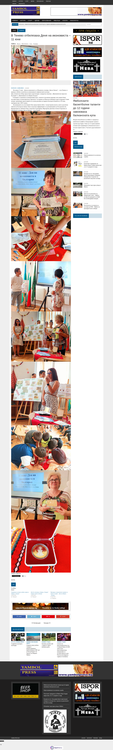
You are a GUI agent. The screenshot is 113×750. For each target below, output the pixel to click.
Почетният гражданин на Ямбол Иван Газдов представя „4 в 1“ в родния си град (93, 165)
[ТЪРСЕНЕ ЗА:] (93, 24)
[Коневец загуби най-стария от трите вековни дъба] (49, 640)
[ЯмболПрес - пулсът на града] (25, 10)
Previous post (36, 623)
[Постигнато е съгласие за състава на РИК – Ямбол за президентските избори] (77, 207)
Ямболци (48, 1)
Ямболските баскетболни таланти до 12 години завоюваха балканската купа (86, 108)
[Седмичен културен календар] (18, 640)
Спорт (26, 1)
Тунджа (48, 642)
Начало (83, 738)
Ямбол (22, 642)
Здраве (32, 1)
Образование (40, 1)
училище (35, 44)
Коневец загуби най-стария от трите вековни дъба (47, 645)
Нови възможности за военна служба (53, 690)
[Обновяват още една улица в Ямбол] (77, 187)
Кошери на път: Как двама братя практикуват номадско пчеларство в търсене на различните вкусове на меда (56, 700)
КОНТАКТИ (89, 738)
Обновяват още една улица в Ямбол (53, 706)
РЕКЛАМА (95, 738)
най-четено (78, 76)
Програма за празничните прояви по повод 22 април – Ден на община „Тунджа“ (59, 593)
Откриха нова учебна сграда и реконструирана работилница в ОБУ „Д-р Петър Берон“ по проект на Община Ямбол (33, 650)
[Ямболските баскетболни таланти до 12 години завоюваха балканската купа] (87, 96)
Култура (21, 1)
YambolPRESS (20, 88)
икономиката (25, 44)
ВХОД (100, 738)
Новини (14, 1)
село (31, 44)
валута (19, 44)
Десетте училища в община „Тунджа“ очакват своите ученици (39, 592)
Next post (46, 623)
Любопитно (22, 3)
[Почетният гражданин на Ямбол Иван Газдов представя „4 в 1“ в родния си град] (77, 165)
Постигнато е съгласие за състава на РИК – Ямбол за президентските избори (92, 207)
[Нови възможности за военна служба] (77, 157)
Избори (14, 3)
